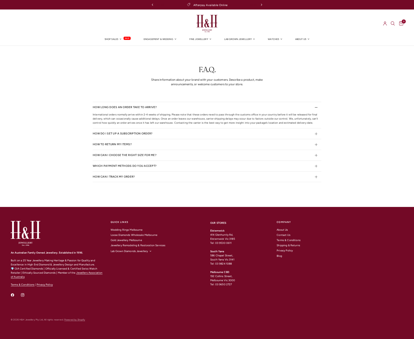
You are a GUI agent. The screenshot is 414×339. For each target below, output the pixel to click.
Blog (279, 255)
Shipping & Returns (288, 245)
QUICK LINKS (119, 222)
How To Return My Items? (112, 144)
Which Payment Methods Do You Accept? (125, 165)
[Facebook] (15, 295)
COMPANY (284, 222)
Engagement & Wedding (158, 39)
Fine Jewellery (198, 39)
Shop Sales (111, 39)
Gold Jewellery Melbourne (126, 240)
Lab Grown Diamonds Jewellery (129, 251)
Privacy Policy (45, 284)
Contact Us (283, 235)
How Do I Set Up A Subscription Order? (122, 133)
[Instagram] (25, 295)
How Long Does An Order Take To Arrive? (125, 107)
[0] (400, 23)
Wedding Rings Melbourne (127, 229)
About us (300, 39)
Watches (273, 39)
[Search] (393, 23)
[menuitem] (117, 39)
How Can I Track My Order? (114, 176)
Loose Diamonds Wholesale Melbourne (134, 235)
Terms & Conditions (22, 284)
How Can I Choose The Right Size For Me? (125, 155)
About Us (282, 229)
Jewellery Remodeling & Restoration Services (138, 245)
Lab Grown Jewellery (238, 39)
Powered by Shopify (74, 319)
